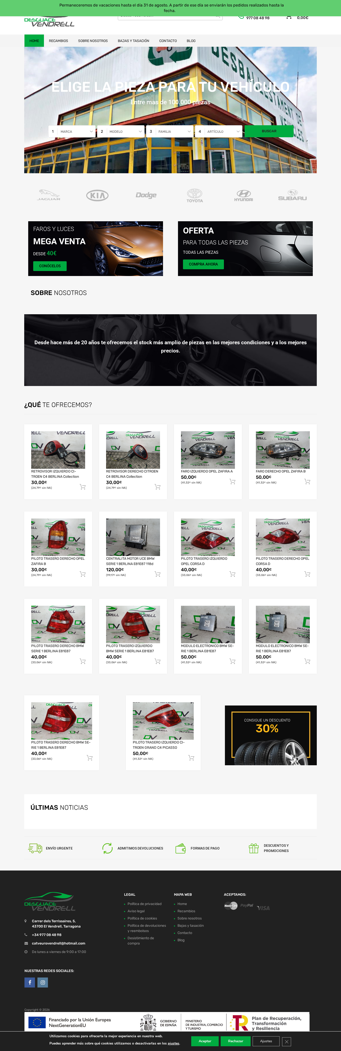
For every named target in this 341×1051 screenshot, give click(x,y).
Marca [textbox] (66, 132)
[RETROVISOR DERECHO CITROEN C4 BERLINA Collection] (133, 450)
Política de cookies (142, 918)
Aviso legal (136, 911)
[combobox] (72, 131)
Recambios (58, 41)
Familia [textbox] (165, 132)
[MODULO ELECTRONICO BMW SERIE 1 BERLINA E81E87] (208, 624)
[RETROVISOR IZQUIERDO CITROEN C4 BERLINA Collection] (58, 450)
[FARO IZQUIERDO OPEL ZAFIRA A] (208, 450)
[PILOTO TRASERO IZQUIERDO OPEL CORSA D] (208, 537)
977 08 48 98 (258, 18)
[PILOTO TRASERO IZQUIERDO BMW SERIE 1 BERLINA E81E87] (133, 624)
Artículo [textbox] (215, 132)
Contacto (168, 41)
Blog (191, 41)
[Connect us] (29, 983)
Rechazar (235, 1041)
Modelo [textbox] (116, 132)
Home (34, 41)
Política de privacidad (145, 904)
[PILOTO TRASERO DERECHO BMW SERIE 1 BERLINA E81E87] (58, 624)
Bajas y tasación (133, 41)
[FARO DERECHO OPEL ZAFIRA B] (283, 450)
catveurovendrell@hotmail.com (58, 943)
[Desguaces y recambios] (45, 17)
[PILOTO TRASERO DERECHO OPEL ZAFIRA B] (58, 537)
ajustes (173, 1043)
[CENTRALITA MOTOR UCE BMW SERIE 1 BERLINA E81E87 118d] (133, 537)
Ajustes (266, 1041)
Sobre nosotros (93, 41)
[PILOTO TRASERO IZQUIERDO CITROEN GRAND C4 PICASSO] (163, 721)
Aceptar (205, 1041)
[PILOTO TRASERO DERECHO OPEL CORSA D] (283, 537)
